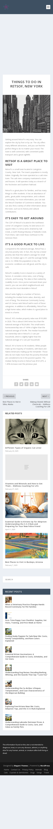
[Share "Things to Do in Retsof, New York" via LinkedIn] (31, 384)
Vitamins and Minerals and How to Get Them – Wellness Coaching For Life (24, 484)
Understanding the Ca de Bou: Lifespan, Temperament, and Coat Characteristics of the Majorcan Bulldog (25, 690)
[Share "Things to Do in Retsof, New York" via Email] (36, 384)
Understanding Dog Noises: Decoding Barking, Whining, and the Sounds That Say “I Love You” (26, 673)
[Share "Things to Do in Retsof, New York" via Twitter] (21, 384)
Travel (46, 772)
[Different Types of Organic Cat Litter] (26, 431)
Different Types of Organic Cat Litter (23, 448)
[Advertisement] (26, 41)
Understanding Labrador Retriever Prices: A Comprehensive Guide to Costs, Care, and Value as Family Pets (24, 724)
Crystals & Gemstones (19, 772)
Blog (46, 769)
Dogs (32, 772)
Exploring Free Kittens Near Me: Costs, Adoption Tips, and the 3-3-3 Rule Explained (25, 707)
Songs (39, 772)
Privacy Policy (27, 769)
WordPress (45, 766)
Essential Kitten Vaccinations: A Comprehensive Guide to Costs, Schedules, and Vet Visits (26, 656)
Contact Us (15, 769)
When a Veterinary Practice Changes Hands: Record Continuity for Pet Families (25, 605)
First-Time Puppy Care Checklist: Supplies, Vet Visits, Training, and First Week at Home (26, 621)
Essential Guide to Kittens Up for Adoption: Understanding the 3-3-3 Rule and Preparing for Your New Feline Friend (26, 523)
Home (6, 769)
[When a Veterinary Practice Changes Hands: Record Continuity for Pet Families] (8, 600)
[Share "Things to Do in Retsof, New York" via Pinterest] (26, 384)
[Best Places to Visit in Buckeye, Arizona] (26, 545)
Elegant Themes (21, 766)
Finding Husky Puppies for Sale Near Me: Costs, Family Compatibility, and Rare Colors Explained (26, 638)
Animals (38, 769)
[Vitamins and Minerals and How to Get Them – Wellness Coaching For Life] (26, 467)
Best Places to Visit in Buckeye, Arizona (24, 562)
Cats (6, 772)
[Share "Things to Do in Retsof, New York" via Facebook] (16, 384)
